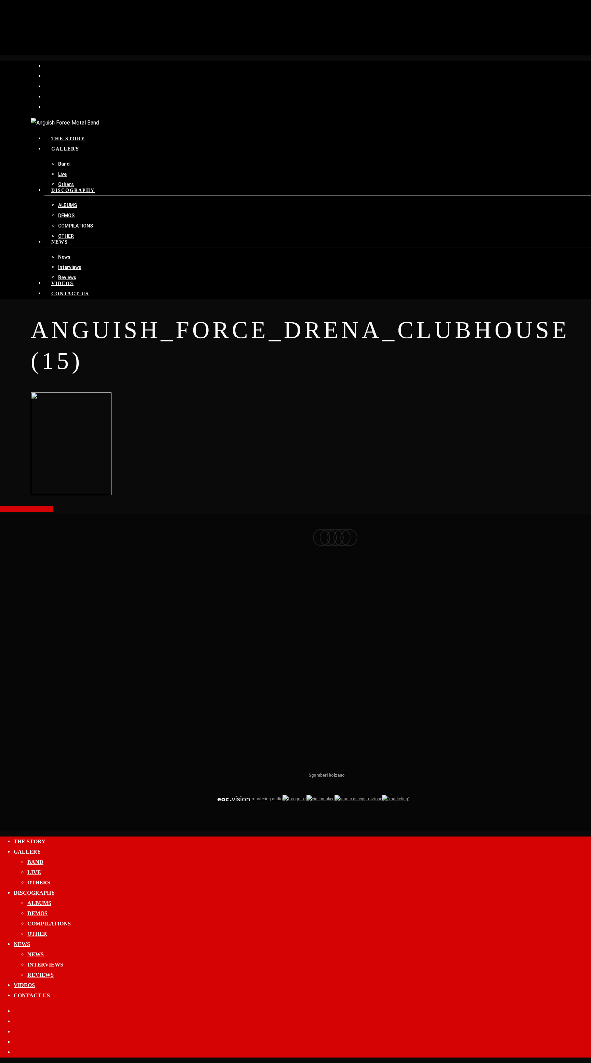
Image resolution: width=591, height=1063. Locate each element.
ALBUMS (39, 903)
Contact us (32, 995)
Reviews (40, 975)
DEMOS (37, 913)
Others (38, 882)
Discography (34, 893)
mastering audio (267, 798)
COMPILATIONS (49, 923)
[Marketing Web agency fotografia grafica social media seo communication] (233, 798)
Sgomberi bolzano (326, 775)
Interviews (45, 965)
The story (29, 841)
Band (35, 862)
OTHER (37, 934)
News (22, 944)
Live (34, 872)
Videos (24, 985)
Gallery (27, 852)
